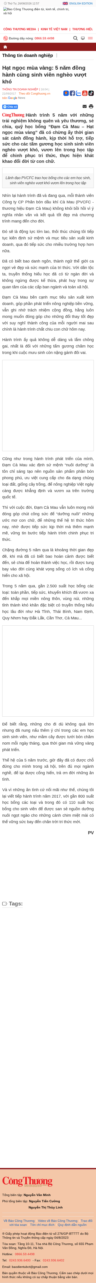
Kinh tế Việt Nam (54, 29)
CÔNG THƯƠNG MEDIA (19, 29)
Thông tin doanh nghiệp (27, 55)
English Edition (81, 3)
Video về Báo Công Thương (57, 1220)
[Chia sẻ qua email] (85, 106)
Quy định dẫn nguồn (72, 1224)
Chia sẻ (12, 106)
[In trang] (91, 107)
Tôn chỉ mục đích (42, 1224)
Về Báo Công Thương (19, 1220)
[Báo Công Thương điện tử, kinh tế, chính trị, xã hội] (37, 16)
